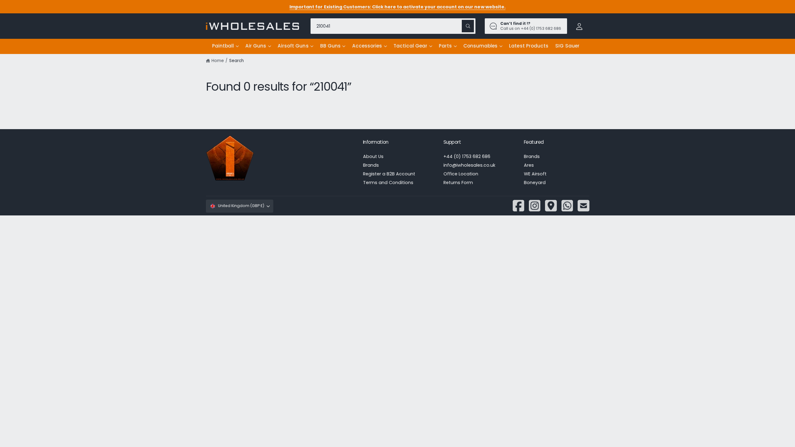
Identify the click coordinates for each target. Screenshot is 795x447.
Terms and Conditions (388, 182)
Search (236, 61)
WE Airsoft (535, 174)
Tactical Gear (410, 46)
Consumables (480, 46)
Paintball (223, 46)
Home (217, 61)
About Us (373, 156)
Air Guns (255, 46)
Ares (529, 165)
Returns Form (458, 182)
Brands (371, 165)
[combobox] (393, 26)
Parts (445, 46)
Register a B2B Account (389, 174)
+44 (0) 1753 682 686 (466, 156)
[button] (225, 46)
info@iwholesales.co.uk (469, 165)
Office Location (460, 174)
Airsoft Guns (293, 46)
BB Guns (330, 46)
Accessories (367, 46)
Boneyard (535, 182)
